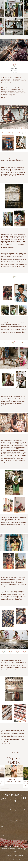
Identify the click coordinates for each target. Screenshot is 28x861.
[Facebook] (11, 820)
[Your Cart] (26, 4)
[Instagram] (7, 820)
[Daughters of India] (14, 4)
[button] (14, 826)
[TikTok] (20, 820)
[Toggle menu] (2, 4)
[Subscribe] (25, 815)
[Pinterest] (16, 820)
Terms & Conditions (18, 855)
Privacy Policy (8, 855)
